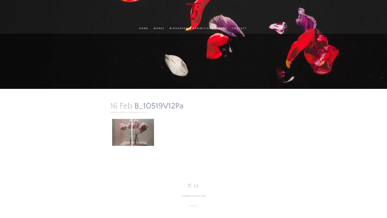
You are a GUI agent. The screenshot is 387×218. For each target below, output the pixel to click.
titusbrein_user (139, 112)
